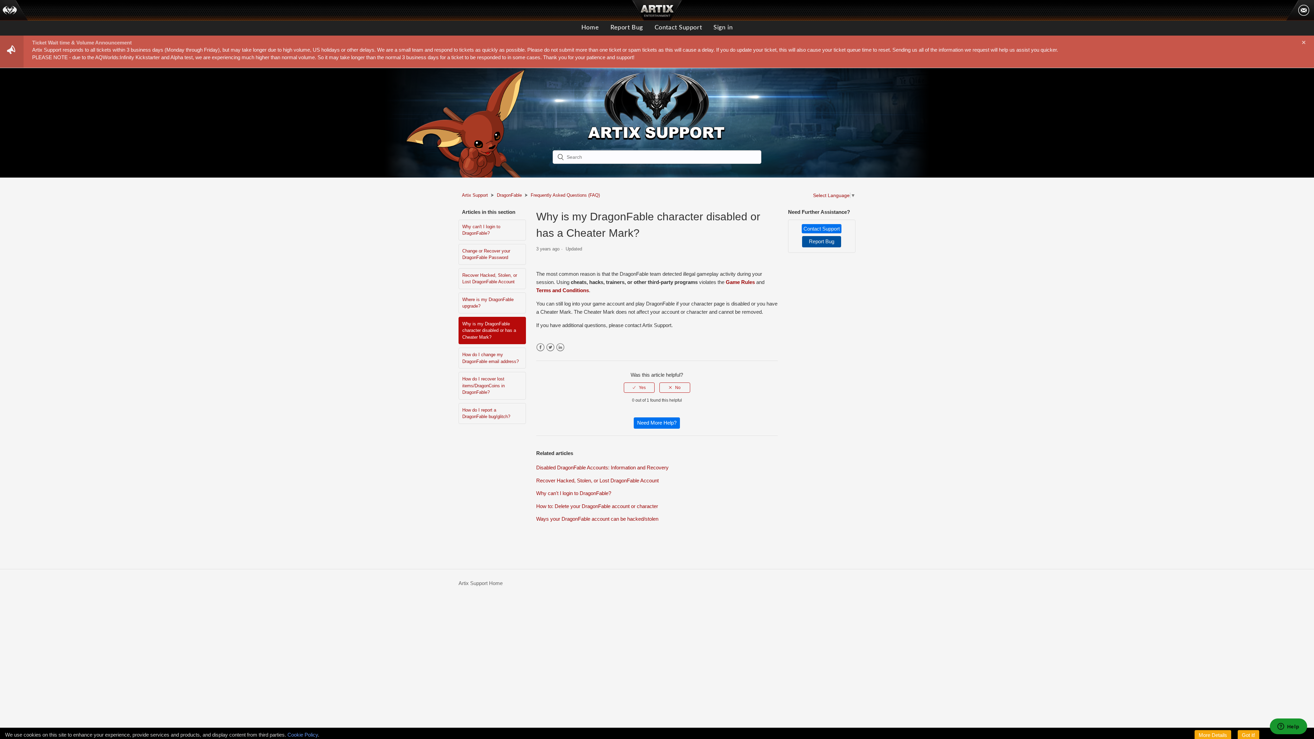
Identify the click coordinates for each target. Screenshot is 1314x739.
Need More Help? (657, 423)
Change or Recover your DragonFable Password (486, 254)
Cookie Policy (302, 735)
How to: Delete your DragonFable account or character (597, 506)
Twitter (550, 347)
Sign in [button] (723, 28)
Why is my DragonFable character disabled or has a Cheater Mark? (489, 330)
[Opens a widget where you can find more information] (1288, 727)
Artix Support (475, 195)
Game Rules (740, 282)
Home (590, 28)
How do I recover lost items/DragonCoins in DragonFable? (483, 385)
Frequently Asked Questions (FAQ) (565, 195)
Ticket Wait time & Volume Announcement (82, 43)
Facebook (540, 347)
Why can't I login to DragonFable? (481, 230)
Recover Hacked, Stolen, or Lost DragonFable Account (489, 279)
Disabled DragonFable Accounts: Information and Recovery (602, 467)
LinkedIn (560, 347)
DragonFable (509, 195)
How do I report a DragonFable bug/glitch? (486, 413)
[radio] (639, 388)
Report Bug (626, 28)
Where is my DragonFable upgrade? (488, 303)
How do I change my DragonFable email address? (490, 358)
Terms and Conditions (562, 290)
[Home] (14, 10)
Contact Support (678, 28)
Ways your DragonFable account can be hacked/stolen (597, 519)
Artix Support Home (481, 583)
